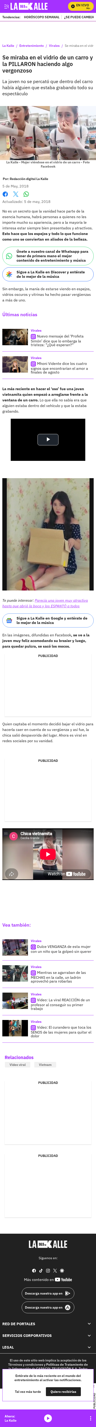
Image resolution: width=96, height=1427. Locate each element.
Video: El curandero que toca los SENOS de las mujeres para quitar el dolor (61, 1031)
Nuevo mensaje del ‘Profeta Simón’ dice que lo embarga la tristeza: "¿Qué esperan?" (57, 340)
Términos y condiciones (25, 1364)
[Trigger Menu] (6, 6)
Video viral (18, 1065)
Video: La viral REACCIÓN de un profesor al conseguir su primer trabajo (60, 1004)
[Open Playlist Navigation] (90, 1418)
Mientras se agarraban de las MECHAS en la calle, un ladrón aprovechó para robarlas (58, 976)
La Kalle (8, 46)
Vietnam (45, 1065)
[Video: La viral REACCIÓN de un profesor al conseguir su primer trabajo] (15, 1001)
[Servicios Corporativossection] (89, 1335)
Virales (54, 46)
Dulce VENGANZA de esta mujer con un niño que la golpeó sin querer (61, 949)
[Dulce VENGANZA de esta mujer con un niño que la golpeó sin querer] (15, 947)
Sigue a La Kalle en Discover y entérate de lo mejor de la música (51, 274)
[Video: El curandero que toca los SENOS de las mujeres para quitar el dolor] (15, 1028)
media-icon (48, 1418)
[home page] (48, 1244)
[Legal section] (89, 1347)
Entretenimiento (31, 46)
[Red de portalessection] (89, 1323)
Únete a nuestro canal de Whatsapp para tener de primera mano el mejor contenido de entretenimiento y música (52, 256)
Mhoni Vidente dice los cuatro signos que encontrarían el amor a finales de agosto (59, 367)
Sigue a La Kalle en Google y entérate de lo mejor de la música (52, 620)
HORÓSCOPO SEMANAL (41, 17)
